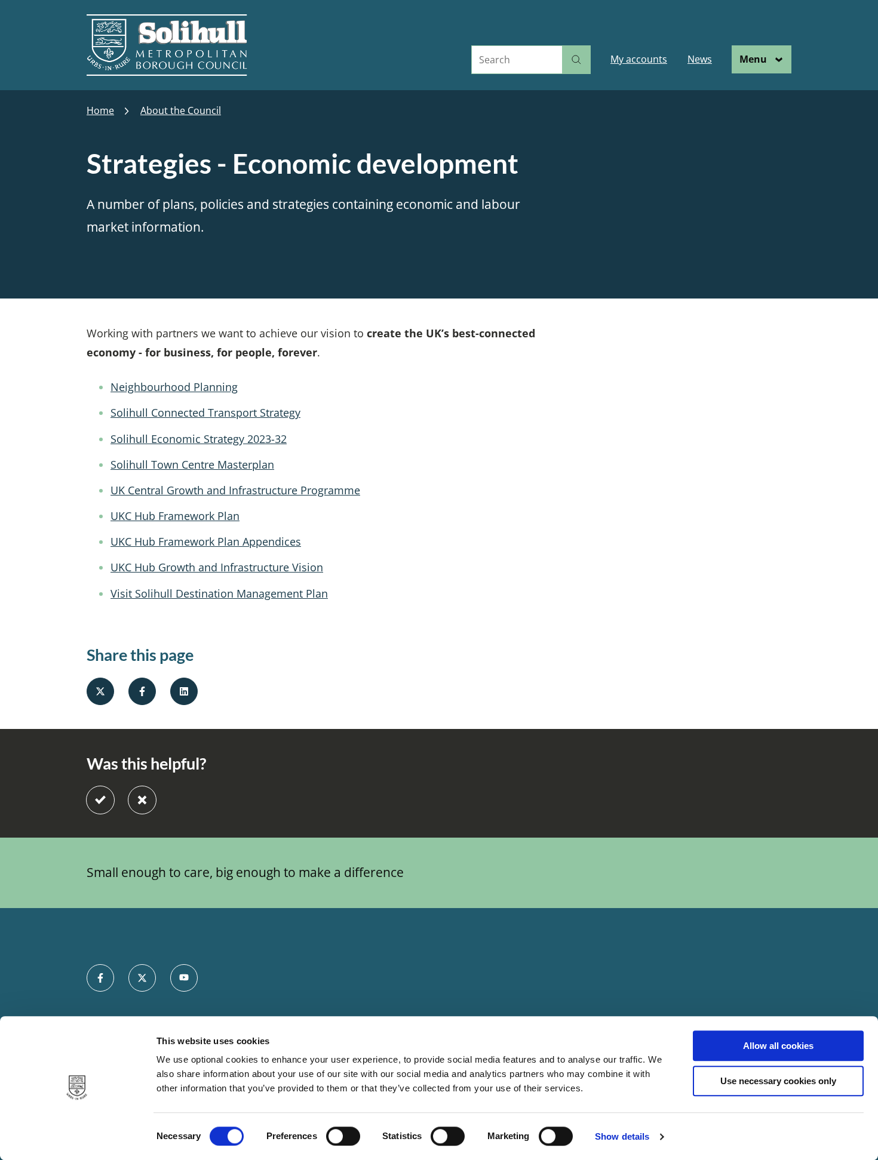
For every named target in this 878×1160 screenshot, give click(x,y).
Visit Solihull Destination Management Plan (219, 593)
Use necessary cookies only (778, 1081)
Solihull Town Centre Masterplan (192, 464)
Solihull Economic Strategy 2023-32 (198, 439)
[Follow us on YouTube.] (184, 978)
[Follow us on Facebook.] (100, 978)
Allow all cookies (778, 1046)
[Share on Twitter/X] (100, 691)
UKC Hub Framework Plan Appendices (205, 541)
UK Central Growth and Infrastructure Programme (235, 490)
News (699, 59)
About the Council (180, 110)
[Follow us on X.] (142, 978)
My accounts (638, 59)
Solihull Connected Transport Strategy (205, 412)
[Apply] (576, 59)
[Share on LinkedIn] (184, 691)
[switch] (343, 1136)
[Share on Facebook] (142, 691)
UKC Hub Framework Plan (175, 516)
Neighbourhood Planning (174, 387)
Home (100, 110)
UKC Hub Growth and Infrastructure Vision (216, 567)
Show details (622, 1136)
